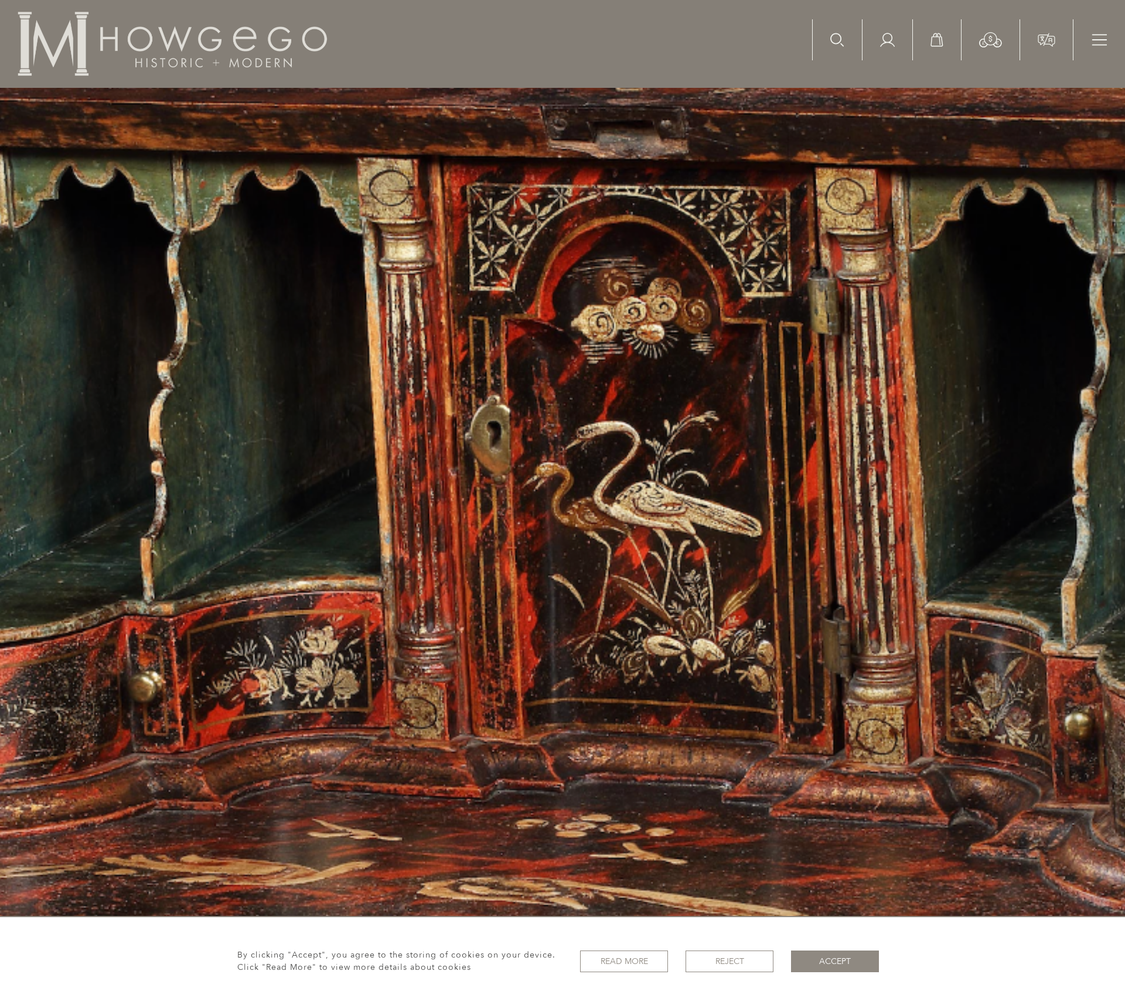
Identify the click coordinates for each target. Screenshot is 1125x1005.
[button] (990, 39)
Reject (729, 961)
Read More (624, 961)
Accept (835, 961)
